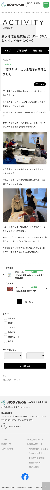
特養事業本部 (35, 462)
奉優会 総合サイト (35, 439)
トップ (7, 50)
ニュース (5, 439)
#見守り (17, 379)
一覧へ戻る (28, 301)
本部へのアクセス (15, 426)
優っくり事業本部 (37, 453)
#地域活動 (7, 379)
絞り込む (27, 365)
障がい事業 (34, 467)
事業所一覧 (6, 444)
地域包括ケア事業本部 (38, 448)
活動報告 (37, 50)
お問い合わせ (7, 448)
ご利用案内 (22, 50)
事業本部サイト (6, 12)
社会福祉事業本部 (37, 457)
